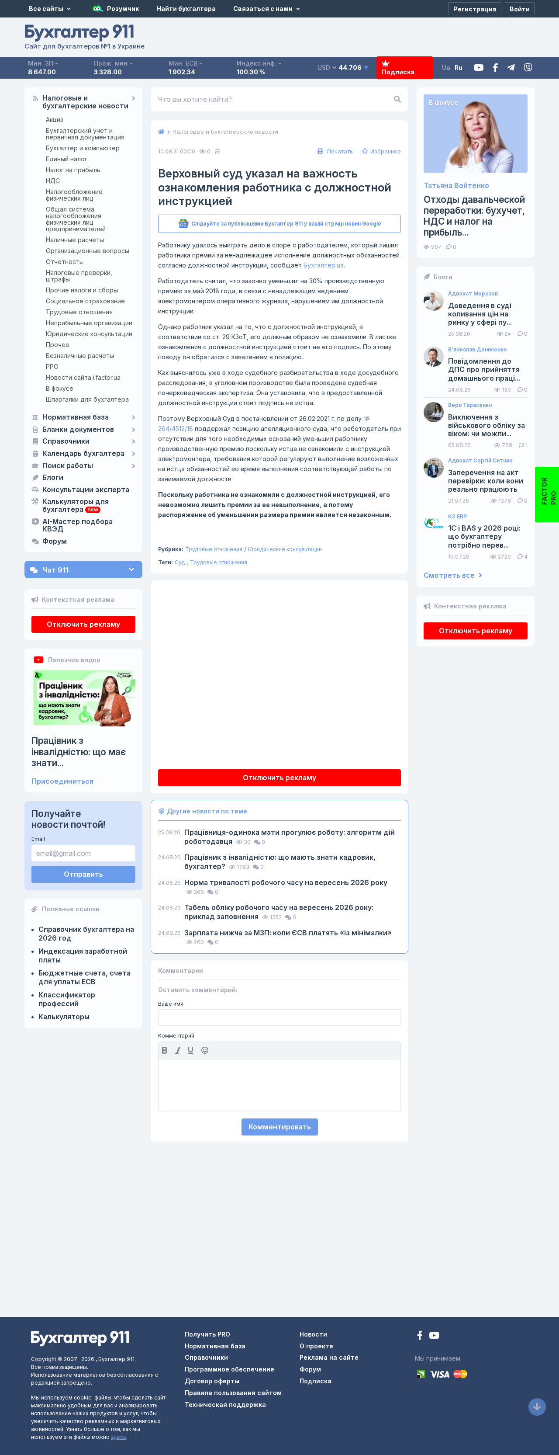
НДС (53, 180)
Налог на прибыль (73, 170)
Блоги (52, 478)
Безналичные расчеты (80, 355)
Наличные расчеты (75, 239)
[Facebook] (495, 68)
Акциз (54, 119)
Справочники (66, 441)
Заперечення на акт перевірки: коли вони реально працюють (485, 481)
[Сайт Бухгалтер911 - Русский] (80, 1338)
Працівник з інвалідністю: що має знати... (78, 751)
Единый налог (66, 159)
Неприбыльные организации (89, 322)
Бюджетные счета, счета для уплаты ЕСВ (84, 977)
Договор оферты (212, 1381)
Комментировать (279, 1126)
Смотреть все (450, 575)
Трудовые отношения (79, 312)
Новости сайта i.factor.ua (83, 377)
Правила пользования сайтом (233, 1392)
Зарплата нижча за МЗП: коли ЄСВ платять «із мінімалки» (288, 932)
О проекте (316, 1346)
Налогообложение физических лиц (74, 195)
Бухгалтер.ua (324, 265)
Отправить (83, 874)
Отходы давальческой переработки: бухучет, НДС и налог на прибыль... (474, 216)
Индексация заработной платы (82, 955)
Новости (313, 1334)
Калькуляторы (64, 1016)
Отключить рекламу (83, 624)
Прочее (57, 344)
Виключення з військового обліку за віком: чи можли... (486, 425)
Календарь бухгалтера (83, 454)
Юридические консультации (89, 333)
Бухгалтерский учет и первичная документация (85, 134)
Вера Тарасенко (470, 405)
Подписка (398, 72)
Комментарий (176, 1036)
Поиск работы (67, 466)
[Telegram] (511, 68)
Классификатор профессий (66, 999)
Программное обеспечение (229, 1369)
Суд (180, 562)
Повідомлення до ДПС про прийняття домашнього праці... (484, 369)
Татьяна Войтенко (456, 185)
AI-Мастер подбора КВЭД (77, 526)
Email (38, 839)
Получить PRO (207, 1334)
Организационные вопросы (87, 250)
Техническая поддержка (225, 1404)
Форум (54, 541)
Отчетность (64, 261)
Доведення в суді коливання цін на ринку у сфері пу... (480, 314)
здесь (118, 1437)
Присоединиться (62, 781)
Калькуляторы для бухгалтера (75, 506)
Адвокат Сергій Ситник (480, 461)
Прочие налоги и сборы (82, 290)
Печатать (339, 151)
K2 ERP (457, 517)
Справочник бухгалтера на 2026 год (86, 933)
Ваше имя (170, 1004)
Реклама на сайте (329, 1357)
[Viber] (528, 68)
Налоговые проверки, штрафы (79, 276)
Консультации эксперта (85, 490)
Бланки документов (78, 430)
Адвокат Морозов (473, 294)
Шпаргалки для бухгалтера (87, 399)
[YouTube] (434, 1336)
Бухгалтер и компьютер (83, 148)
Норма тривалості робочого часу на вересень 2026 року (285, 882)
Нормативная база (75, 417)
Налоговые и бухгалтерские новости (85, 102)
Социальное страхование (85, 301)
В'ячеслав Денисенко (477, 350)
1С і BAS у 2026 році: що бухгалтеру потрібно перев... (484, 536)
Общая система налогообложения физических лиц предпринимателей (76, 219)
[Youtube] (479, 68)
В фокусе (59, 388)
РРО (52, 366)
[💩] (205, 1050)
